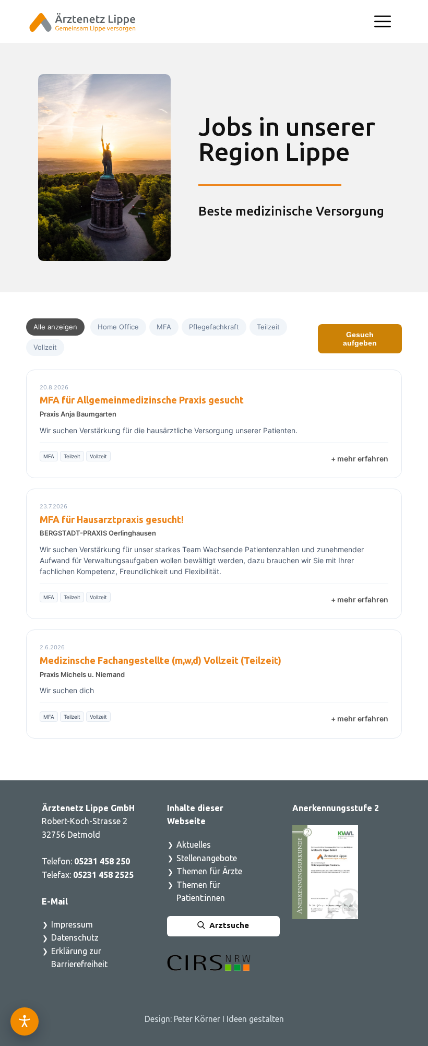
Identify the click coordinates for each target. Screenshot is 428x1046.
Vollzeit (45, 347)
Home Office (118, 327)
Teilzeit (268, 327)
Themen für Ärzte (209, 871)
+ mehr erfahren (359, 458)
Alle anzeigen (55, 327)
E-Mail (55, 901)
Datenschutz (75, 937)
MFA (164, 327)
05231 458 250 (102, 861)
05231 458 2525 (104, 874)
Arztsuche (227, 925)
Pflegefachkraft (214, 327)
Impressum (72, 924)
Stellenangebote (206, 858)
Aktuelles (193, 844)
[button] (382, 21)
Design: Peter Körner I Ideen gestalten (214, 1019)
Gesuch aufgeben (360, 338)
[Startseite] (82, 22)
